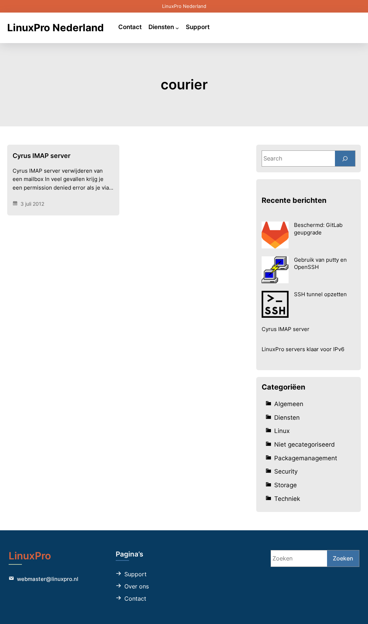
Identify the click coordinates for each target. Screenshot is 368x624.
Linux (282, 430)
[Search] (345, 158)
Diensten (287, 417)
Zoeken (343, 558)
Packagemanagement (305, 458)
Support (135, 574)
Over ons (136, 586)
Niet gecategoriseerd (304, 444)
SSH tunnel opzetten (320, 294)
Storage (285, 485)
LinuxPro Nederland (55, 28)
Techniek (287, 498)
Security (286, 471)
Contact (135, 598)
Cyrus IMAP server (41, 155)
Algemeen (288, 404)
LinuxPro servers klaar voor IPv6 (303, 349)
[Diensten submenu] (177, 27)
